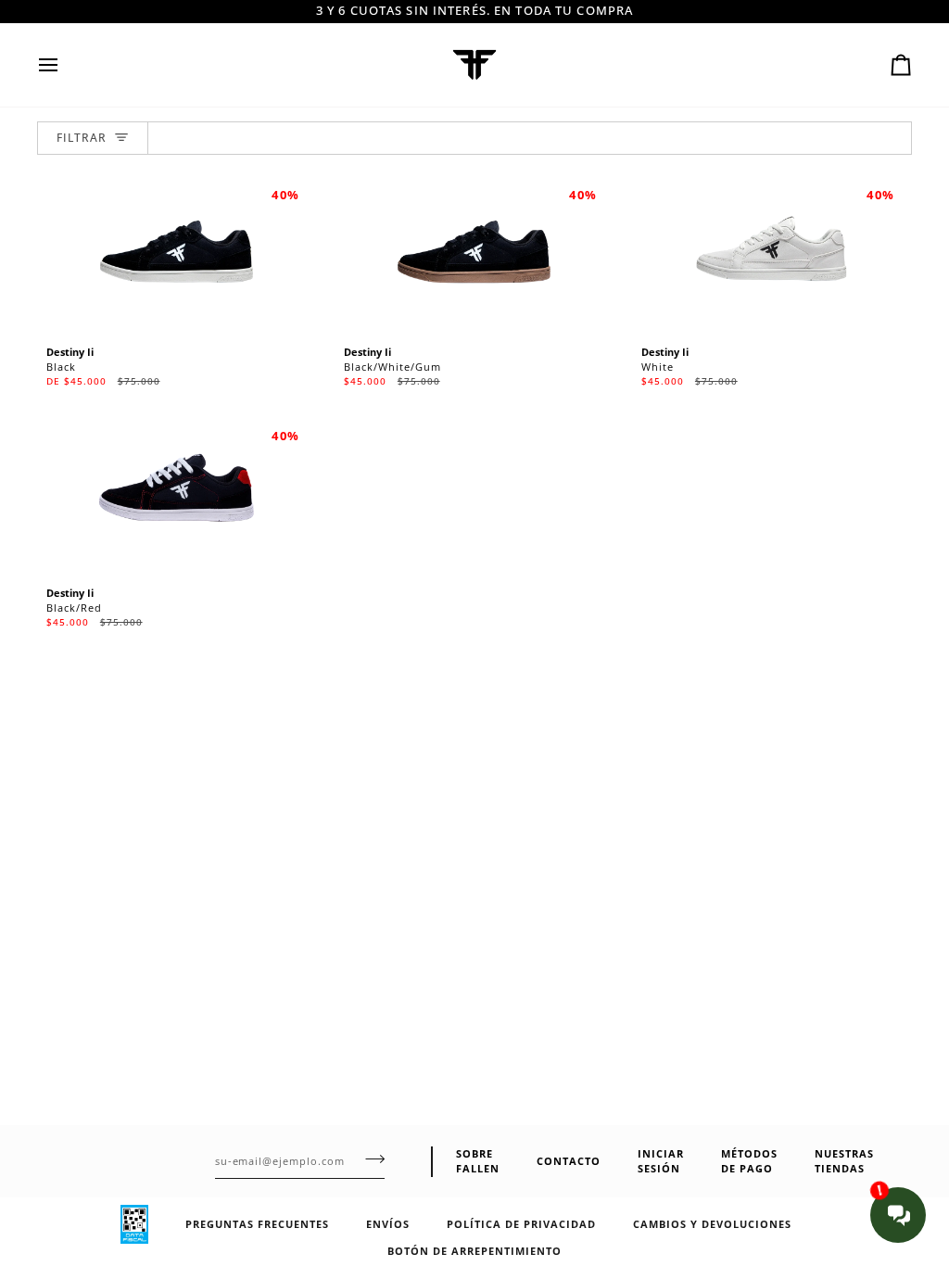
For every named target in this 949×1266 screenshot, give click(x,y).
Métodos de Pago (749, 1161)
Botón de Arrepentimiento (474, 1251)
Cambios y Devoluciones (712, 1224)
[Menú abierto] (65, 65)
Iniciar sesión (661, 1161)
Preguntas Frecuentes (257, 1224)
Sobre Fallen (478, 1161)
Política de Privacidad (521, 1224)
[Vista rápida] (279, 305)
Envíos (388, 1224)
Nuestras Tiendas (844, 1161)
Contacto (569, 1161)
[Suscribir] (369, 1159)
